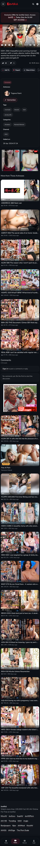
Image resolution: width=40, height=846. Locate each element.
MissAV (4, 816)
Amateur (7, 124)
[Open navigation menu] (3, 4)
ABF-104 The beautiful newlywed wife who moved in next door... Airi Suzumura (20, 788)
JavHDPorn (29, 816)
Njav (14, 825)
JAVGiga (11, 830)
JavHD (10, 17)
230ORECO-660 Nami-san (11, 203)
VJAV (20, 821)
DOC (6, 134)
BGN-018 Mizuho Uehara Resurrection (15, 671)
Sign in (5, 368)
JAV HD (4, 821)
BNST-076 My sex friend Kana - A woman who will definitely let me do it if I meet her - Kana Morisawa (20, 584)
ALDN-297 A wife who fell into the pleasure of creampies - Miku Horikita (20, 439)
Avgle (25, 821)
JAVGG (3, 830)
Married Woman (19, 124)
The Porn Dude (23, 830)
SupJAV (20, 816)
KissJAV (30, 825)
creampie (7, 110)
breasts (16, 110)
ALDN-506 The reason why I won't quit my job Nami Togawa (20, 263)
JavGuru (12, 816)
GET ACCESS (19, 20)
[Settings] (37, 4)
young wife (8, 115)
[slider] (17, 45)
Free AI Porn (5, 468)
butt (24, 110)
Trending (12, 821)
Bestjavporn (6, 825)
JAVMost (21, 825)
